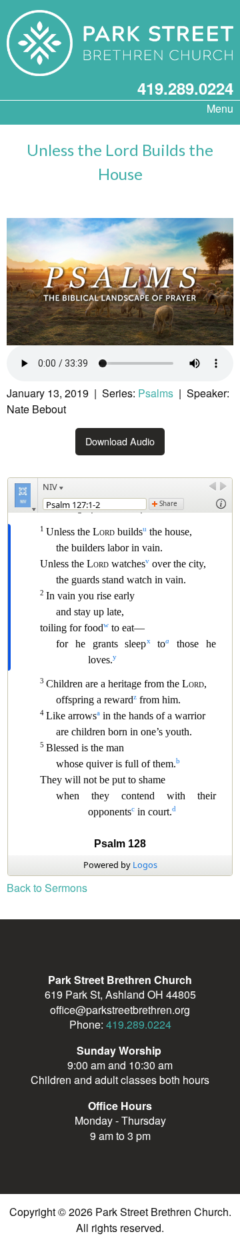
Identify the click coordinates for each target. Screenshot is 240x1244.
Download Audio (120, 441)
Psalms (155, 393)
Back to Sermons (47, 887)
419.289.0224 (185, 88)
